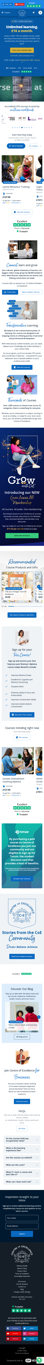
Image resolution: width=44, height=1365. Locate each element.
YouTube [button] (20, 4)
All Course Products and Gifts (22, 615)
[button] (18, 179)
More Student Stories (31, 292)
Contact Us (22, 1287)
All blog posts (22, 1037)
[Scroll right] (40, 146)
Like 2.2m (8, 4)
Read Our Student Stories (22, 956)
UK (20, 1299)
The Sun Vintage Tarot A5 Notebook (15, 592)
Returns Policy (22, 1268)
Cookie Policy (22, 1351)
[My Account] (40, 12)
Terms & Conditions (22, 1274)
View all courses (23, 212)
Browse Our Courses (22, 879)
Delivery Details (22, 1266)
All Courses (22, 1281)
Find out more (22, 1101)
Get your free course (23, 715)
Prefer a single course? (22, 60)
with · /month (11, 203)
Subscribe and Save (22, 535)
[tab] (12, 127)
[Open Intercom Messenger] (39, 1360)
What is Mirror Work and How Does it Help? (23, 1026)
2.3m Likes (11, 292)
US (24, 1299)
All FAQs (22, 1128)
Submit (22, 1234)
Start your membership (21, 50)
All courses (23, 737)
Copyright (22, 1348)
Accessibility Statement (22, 1276)
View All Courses (23, 367)
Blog (22, 1289)
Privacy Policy (22, 1271)
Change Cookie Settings (22, 1292)
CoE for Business (22, 1284)
